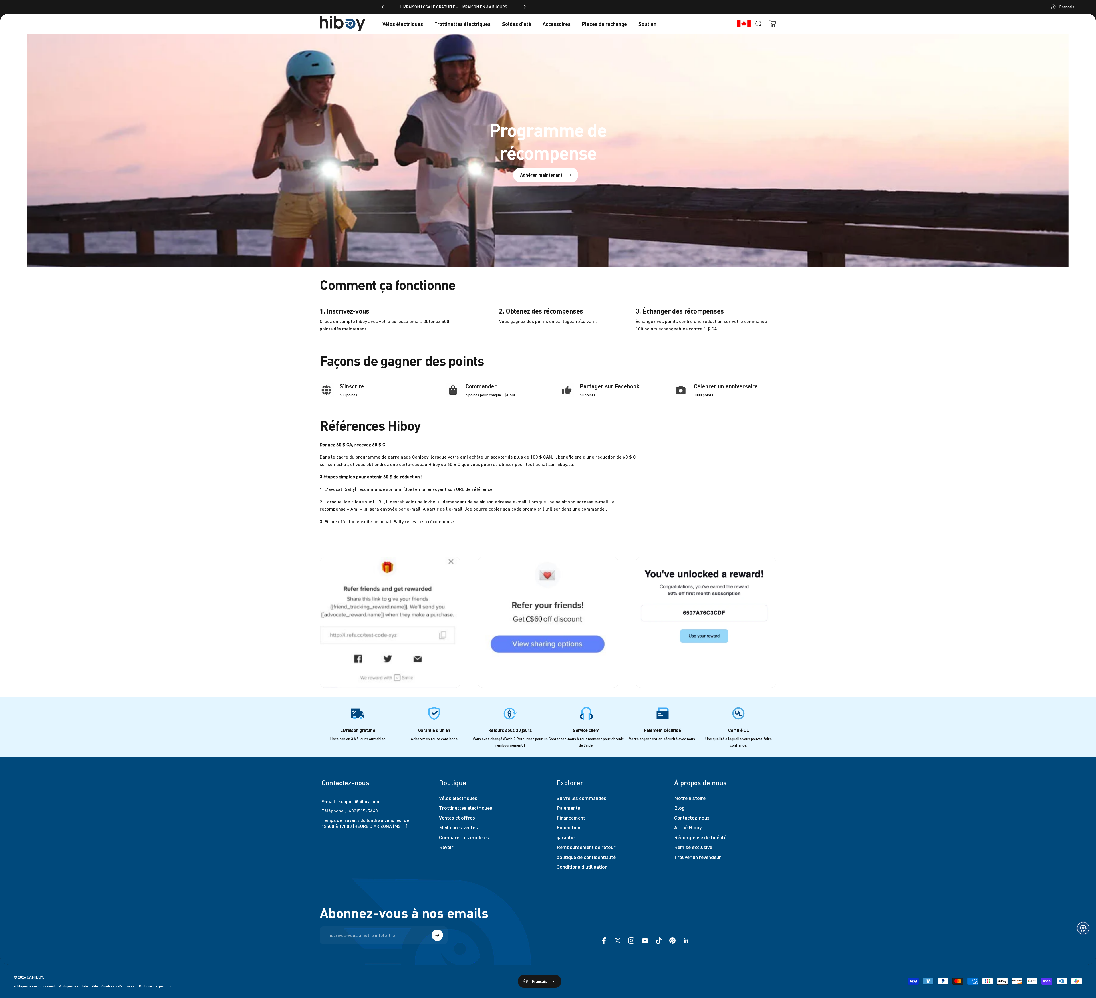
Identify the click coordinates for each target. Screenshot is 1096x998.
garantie (566, 837)
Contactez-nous (692, 817)
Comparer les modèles (464, 837)
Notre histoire (690, 798)
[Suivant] (524, 7)
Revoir (446, 847)
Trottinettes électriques (465, 808)
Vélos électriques (458, 798)
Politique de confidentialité (78, 986)
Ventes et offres (457, 817)
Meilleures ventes (458, 827)
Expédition (568, 827)
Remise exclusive (693, 847)
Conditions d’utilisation (118, 986)
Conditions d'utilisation (582, 867)
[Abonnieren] (437, 935)
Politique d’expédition (155, 986)
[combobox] (1066, 7)
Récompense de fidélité (700, 837)
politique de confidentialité (586, 857)
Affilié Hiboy (688, 827)
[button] (1083, 928)
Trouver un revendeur (697, 857)
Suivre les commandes (581, 798)
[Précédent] (383, 7)
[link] (390, 622)
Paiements (568, 808)
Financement (571, 817)
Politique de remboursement (34, 986)
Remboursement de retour (586, 847)
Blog (679, 808)
